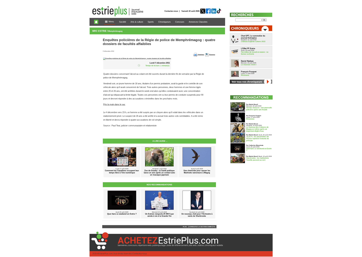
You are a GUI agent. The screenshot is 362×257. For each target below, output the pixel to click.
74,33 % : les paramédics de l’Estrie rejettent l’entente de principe (257, 139)
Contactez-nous (171, 11)
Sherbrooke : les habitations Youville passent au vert (257, 159)
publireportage (159, 245)
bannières (122, 245)
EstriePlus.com (106, 253)
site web (192, 245)
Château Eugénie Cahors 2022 (253, 41)
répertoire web (144, 245)
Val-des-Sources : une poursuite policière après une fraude (259, 109)
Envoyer (212, 54)
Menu (111, 21)
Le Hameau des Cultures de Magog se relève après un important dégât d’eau (257, 129)
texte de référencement (177, 245)
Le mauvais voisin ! (249, 65)
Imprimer (201, 54)
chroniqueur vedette (214, 245)
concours (132, 245)
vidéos (201, 245)
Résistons (245, 75)
